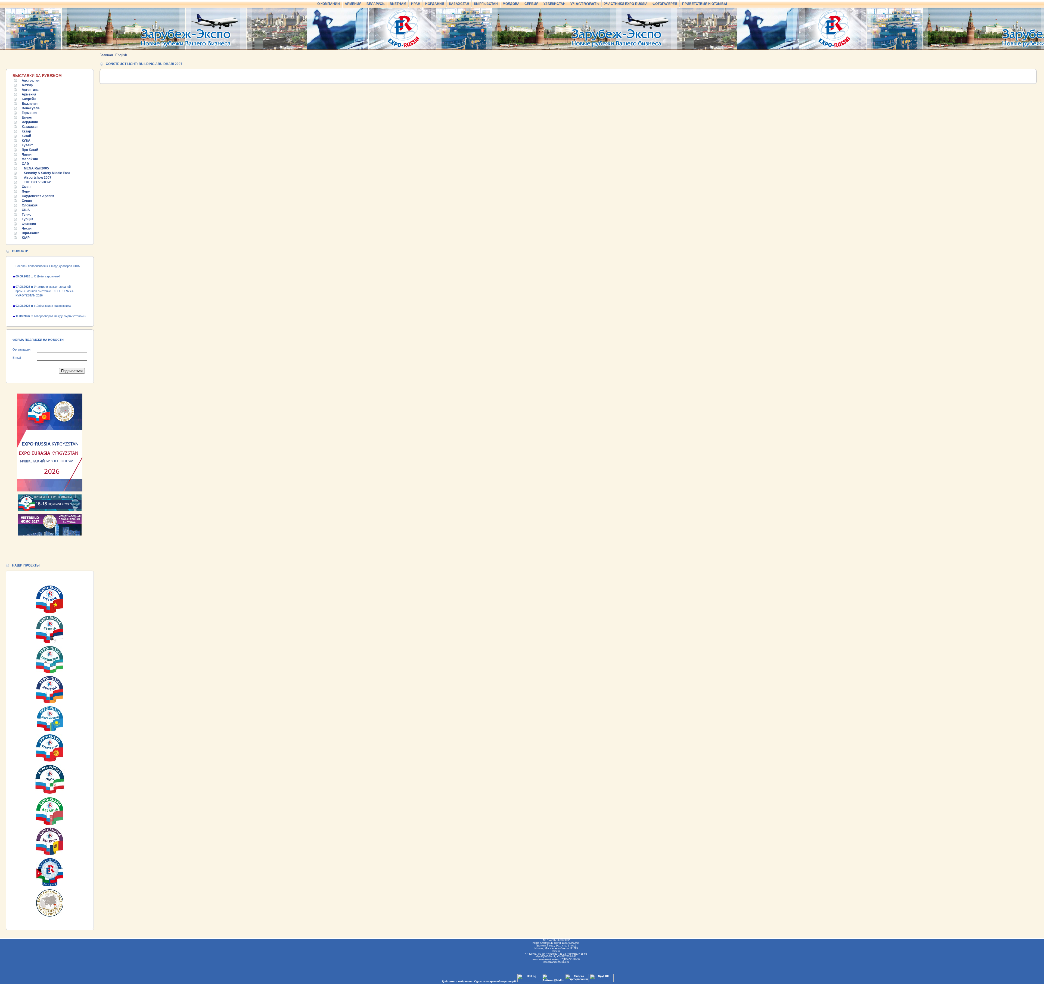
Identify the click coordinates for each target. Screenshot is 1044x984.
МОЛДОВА (511, 4)
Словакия (30, 205)
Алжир (27, 85)
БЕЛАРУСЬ (375, 4)
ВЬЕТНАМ (398, 4)
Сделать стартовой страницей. (495, 981)
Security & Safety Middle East (47, 173)
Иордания (30, 122)
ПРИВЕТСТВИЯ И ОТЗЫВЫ (704, 4)
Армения (29, 94)
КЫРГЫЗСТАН (486, 4)
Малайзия (30, 159)
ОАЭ (25, 164)
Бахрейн (29, 99)
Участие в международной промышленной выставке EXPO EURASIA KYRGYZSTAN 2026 (44, 280)
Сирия (27, 201)
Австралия (30, 80)
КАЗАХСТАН (459, 4)
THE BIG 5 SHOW (37, 182)
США (26, 210)
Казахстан (30, 127)
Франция (29, 224)
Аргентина (30, 90)
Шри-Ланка (30, 233)
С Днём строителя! (37, 265)
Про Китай (30, 150)
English (121, 55)
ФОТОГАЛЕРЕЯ (664, 4)
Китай (26, 136)
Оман (26, 187)
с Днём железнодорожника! (43, 294)
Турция (27, 219)
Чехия (27, 228)
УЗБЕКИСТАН (554, 4)
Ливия (27, 154)
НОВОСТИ (20, 251)
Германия (29, 113)
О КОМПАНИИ (328, 4)
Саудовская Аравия (38, 196)
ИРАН (415, 4)
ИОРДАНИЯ (434, 4)
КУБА (26, 141)
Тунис (26, 214)
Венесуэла (31, 108)
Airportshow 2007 (37, 178)
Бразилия (30, 104)
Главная (106, 55)
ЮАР (26, 238)
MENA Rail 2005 (36, 168)
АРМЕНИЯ (353, 4)
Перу (26, 191)
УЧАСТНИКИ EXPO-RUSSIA (626, 4)
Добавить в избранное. (457, 981)
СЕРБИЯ (531, 4)
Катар (26, 131)
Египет (27, 117)
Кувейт (27, 145)
